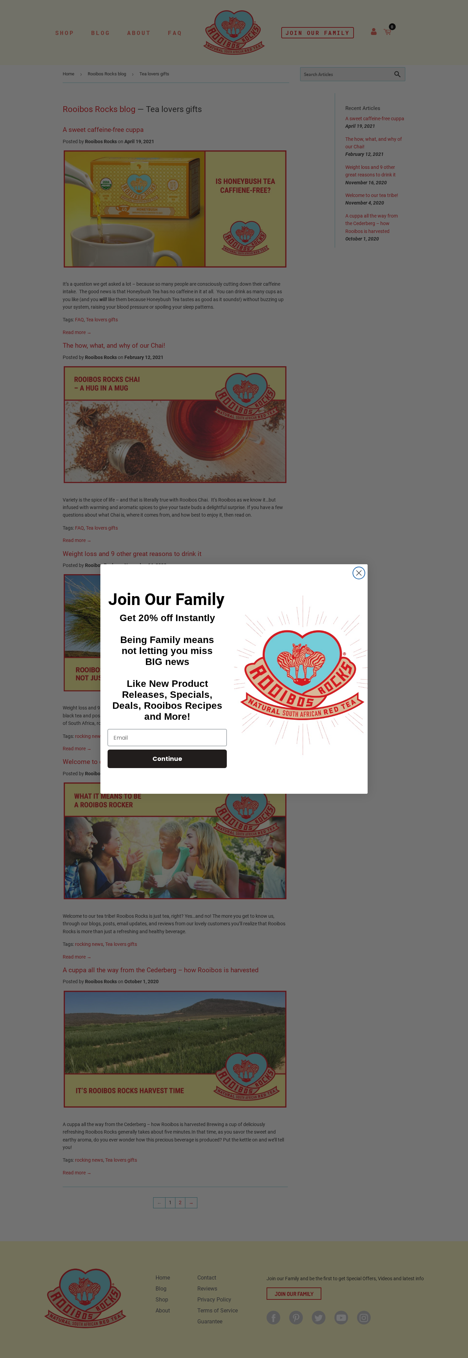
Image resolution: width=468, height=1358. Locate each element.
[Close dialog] (359, 573)
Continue (167, 758)
